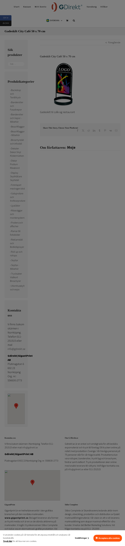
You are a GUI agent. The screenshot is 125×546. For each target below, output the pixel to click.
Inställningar (81, 538)
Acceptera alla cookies (109, 538)
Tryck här (7, 541)
